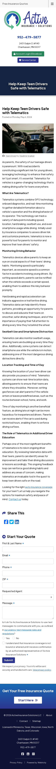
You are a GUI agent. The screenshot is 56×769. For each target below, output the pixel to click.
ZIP (5, 579)
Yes (8, 638)
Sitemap (36, 721)
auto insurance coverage (38, 487)
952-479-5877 (28, 747)
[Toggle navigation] (52, 3)
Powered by (36, 762)
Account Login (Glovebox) (29, 53)
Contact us (15, 499)
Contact (23, 721)
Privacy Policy (16, 762)
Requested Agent (12, 591)
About (49, 715)
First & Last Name (13, 543)
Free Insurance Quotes (15, 3)
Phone (7, 567)
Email (6, 555)
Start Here (26, 700)
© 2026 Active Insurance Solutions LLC (23, 715)
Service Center (28, 60)
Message (8, 603)
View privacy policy (42, 669)
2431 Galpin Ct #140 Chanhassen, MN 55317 (28, 741)
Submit (8, 660)
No (17, 638)
